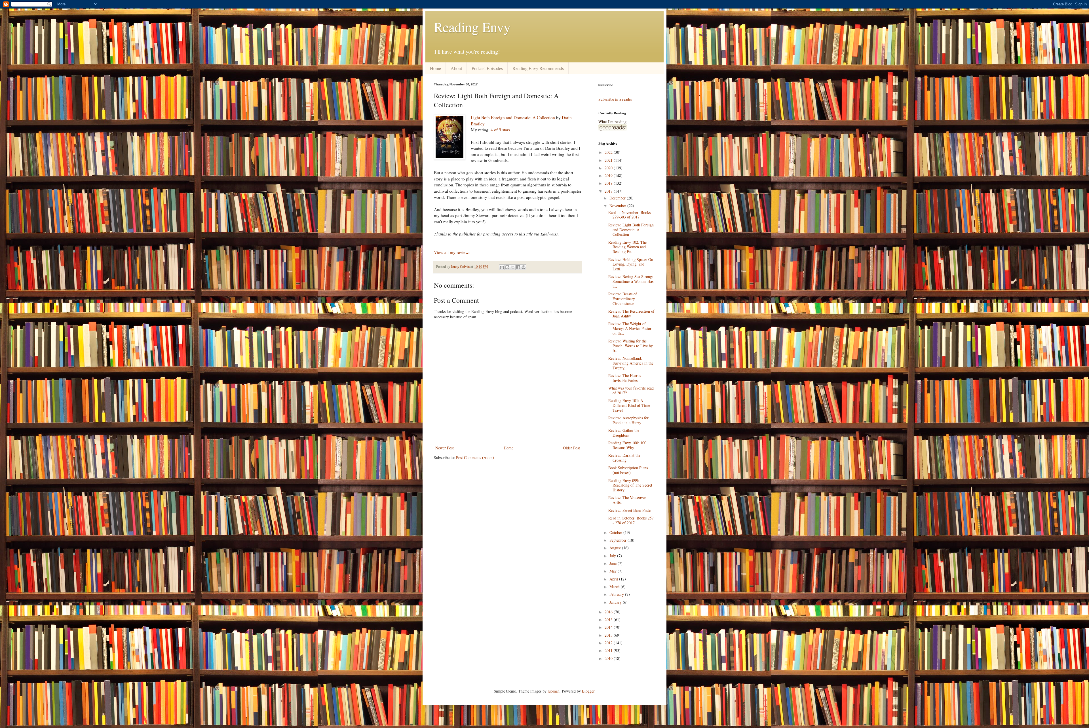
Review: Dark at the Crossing (624, 458)
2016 (609, 612)
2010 (609, 658)
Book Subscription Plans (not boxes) (628, 470)
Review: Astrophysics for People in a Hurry (628, 420)
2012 (609, 642)
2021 (609, 160)
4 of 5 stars (500, 129)
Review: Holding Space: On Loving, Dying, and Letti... (630, 264)
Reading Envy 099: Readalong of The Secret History (630, 485)
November (618, 205)
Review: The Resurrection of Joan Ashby (631, 313)
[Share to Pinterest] (523, 267)
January (616, 602)
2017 (609, 191)
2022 (609, 152)
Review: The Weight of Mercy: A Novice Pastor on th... (629, 328)
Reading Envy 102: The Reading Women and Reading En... (627, 246)
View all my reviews (452, 252)
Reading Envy (472, 27)
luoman (554, 691)
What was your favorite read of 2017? (631, 390)
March (615, 586)
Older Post (571, 448)
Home (435, 68)
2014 (609, 627)
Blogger (588, 691)
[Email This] (502, 267)
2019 (609, 175)
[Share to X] (513, 267)
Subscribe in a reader (615, 99)
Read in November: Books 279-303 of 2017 (629, 215)
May (613, 571)
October (616, 532)
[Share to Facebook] (518, 267)
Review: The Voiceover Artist (627, 500)
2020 (609, 168)
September (618, 540)
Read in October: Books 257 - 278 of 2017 (631, 520)
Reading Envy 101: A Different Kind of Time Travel (629, 405)
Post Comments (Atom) (475, 457)
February (617, 594)
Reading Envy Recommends (538, 68)
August (615, 547)
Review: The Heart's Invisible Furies (624, 378)
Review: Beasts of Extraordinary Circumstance (622, 298)
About (456, 68)
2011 (609, 650)
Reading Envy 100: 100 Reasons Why (627, 445)
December (618, 198)
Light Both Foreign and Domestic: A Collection (513, 117)
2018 (609, 183)
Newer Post (444, 448)
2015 (609, 619)
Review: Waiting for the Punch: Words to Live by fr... (630, 345)
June (613, 563)
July (613, 555)
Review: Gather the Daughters (623, 433)
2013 (609, 635)
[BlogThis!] (507, 267)
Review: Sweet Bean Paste (629, 510)
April (614, 579)
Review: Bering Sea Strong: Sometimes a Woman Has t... (630, 281)
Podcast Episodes (487, 68)
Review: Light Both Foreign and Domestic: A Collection (631, 229)
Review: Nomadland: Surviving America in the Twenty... (630, 363)
